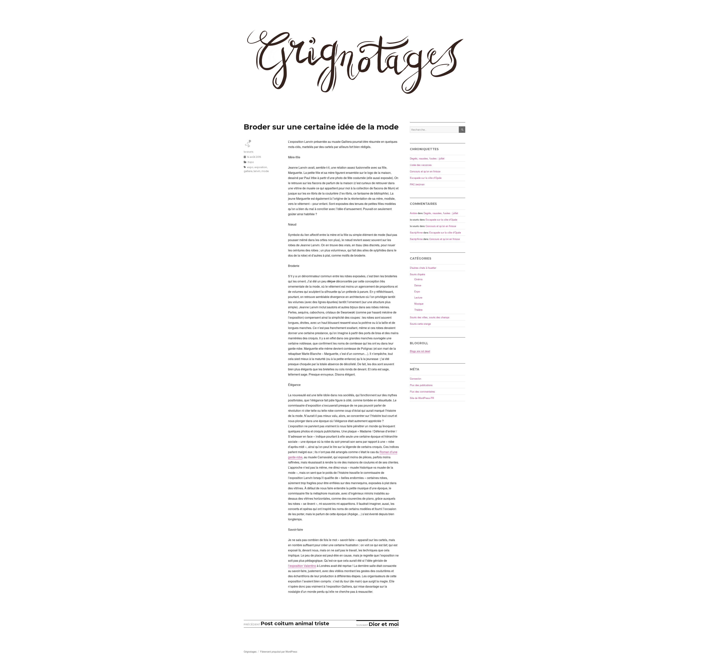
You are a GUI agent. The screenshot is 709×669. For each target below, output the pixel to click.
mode (265, 171)
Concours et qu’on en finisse (425, 171)
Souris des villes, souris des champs (429, 317)
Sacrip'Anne (416, 232)
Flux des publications (421, 385)
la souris (248, 151)
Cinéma (418, 279)
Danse (417, 285)
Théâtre (418, 309)
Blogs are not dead (420, 351)
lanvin (257, 171)
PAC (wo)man (417, 184)
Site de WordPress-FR (422, 398)
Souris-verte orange (420, 323)
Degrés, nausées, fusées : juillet (427, 158)
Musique (418, 303)
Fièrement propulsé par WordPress (278, 651)
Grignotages (250, 651)
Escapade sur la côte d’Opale (425, 178)
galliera (248, 171)
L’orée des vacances (421, 165)
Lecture (418, 297)
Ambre (413, 213)
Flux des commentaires (422, 391)
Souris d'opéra (417, 274)
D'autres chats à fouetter (423, 267)
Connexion (415, 378)
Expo (251, 162)
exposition (260, 167)
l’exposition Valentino (302, 566)
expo (250, 167)
